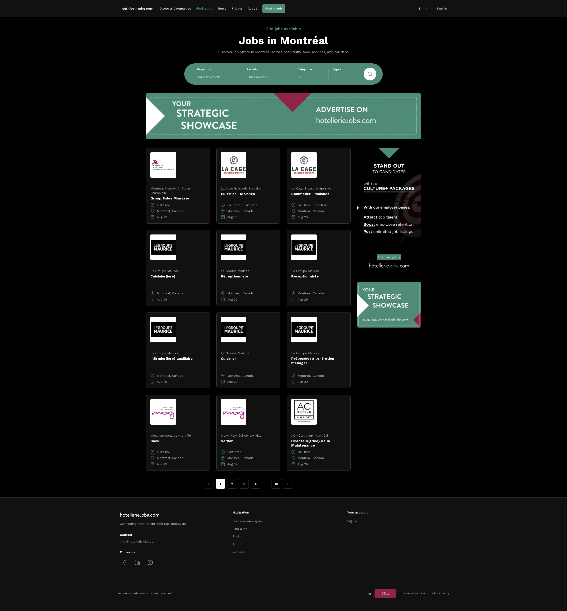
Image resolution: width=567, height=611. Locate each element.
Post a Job (273, 8)
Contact (239, 551)
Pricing (236, 8)
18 (276, 484)
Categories (305, 69)
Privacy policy (440, 593)
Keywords (204, 69)
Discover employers (247, 521)
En (421, 8)
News (222, 8)
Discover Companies (175, 8)
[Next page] (288, 484)
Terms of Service (413, 593)
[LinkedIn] (137, 562)
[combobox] (310, 77)
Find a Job (204, 8)
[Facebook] (124, 562)
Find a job (240, 529)
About (252, 8)
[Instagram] (150, 562)
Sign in (441, 8)
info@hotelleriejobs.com (138, 541)
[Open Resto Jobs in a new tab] (385, 593)
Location (253, 69)
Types (337, 69)
